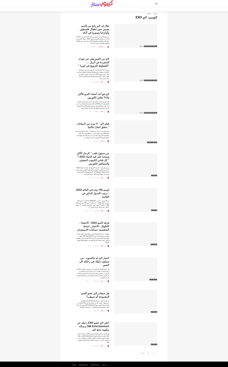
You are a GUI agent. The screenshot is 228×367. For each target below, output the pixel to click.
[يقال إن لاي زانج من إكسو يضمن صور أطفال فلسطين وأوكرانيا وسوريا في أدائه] (135, 36)
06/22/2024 (94, 46)
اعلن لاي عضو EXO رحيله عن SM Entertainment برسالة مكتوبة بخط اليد (93, 326)
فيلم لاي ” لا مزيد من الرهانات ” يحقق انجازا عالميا (93, 125)
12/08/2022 (96, 246)
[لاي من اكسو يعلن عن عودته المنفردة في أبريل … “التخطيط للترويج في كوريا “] (135, 70)
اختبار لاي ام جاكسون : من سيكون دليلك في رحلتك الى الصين (94, 261)
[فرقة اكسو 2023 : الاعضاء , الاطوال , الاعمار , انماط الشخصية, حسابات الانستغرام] (135, 234)
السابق (153, 353)
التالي (148, 353)
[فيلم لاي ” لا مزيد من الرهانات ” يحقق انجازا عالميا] (135, 132)
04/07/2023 (96, 177)
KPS (102, 82)
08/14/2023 (96, 141)
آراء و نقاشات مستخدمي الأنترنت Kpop (150, 46)
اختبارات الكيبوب (153, 279)
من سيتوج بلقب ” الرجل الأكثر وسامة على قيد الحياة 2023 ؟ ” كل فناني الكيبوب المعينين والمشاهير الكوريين (93, 158)
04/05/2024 (96, 82)
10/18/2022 (96, 281)
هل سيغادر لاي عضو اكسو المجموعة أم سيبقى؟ (95, 294)
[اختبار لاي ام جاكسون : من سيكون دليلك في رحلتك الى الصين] (135, 269)
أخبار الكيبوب (154, 312)
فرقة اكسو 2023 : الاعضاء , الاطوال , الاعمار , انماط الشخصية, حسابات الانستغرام (93, 226)
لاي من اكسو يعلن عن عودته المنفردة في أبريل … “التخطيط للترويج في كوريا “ (93, 62)
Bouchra (101, 47)
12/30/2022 (96, 210)
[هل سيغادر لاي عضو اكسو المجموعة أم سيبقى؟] (135, 302)
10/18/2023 (96, 111)
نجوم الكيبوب (154, 244)
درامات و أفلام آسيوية (152, 142)
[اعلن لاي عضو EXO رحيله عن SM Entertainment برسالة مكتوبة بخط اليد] (135, 334)
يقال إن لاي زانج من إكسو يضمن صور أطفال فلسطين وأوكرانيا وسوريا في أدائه (94, 29)
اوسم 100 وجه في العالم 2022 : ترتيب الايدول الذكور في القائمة (92, 193)
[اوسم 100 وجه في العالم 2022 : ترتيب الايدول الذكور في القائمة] (135, 200)
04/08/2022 (96, 310)
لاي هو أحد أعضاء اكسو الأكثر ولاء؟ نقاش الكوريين (93, 95)
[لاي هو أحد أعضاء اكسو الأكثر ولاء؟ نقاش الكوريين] (135, 102)
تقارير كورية (154, 175)
